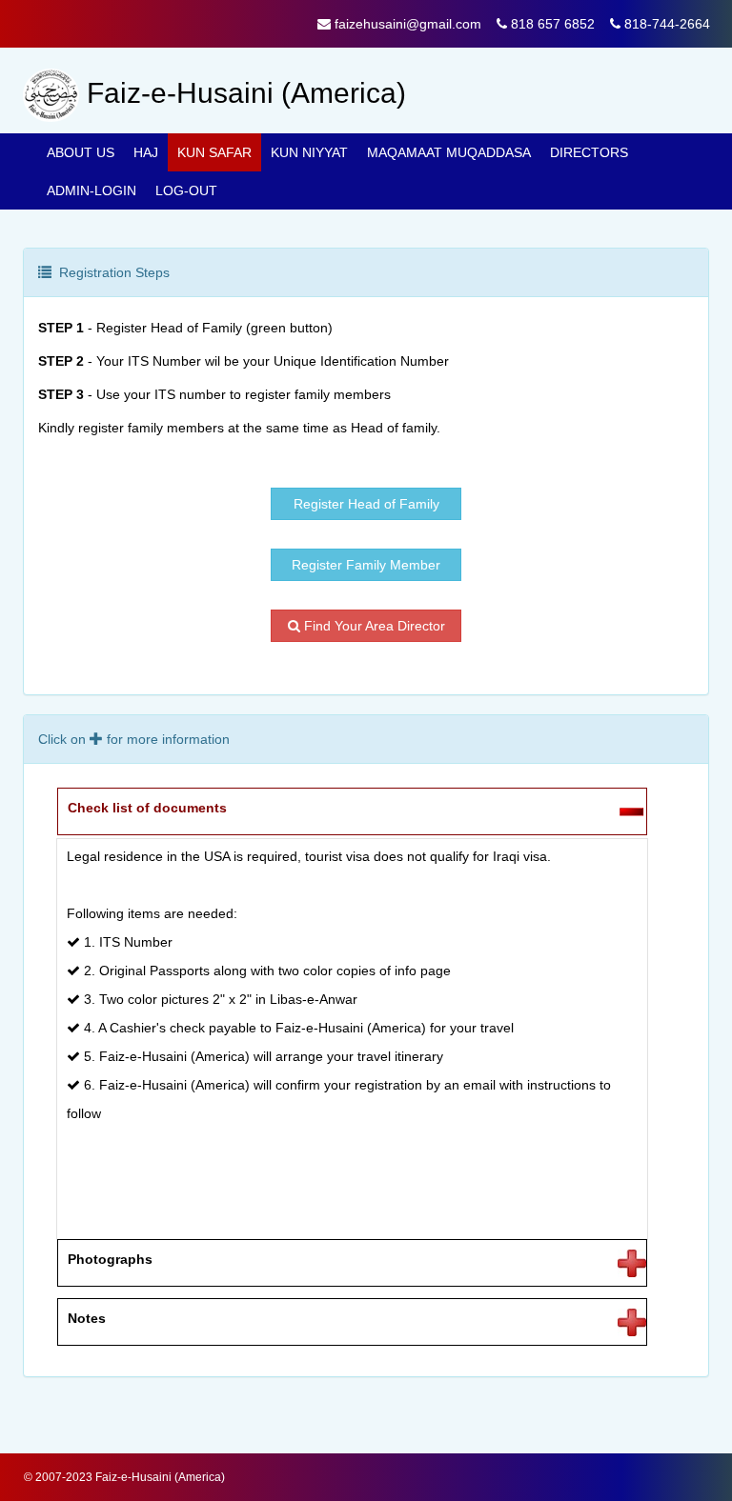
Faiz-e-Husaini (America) (160, 1477)
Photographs (110, 1259)
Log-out (186, 190)
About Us (80, 152)
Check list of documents (147, 807)
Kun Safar (214, 152)
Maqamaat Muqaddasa (449, 152)
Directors (589, 152)
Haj (145, 152)
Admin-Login (91, 190)
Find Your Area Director (372, 625)
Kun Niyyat (309, 152)
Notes (87, 1318)
